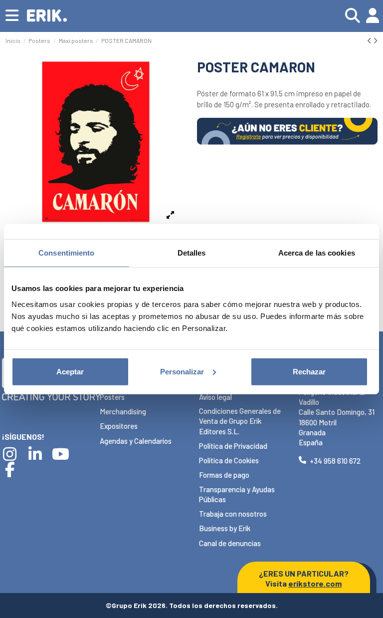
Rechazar (309, 371)
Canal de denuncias (230, 543)
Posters (112, 396)
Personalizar (182, 371)
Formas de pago (224, 474)
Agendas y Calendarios (136, 440)
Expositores (119, 425)
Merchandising (123, 411)
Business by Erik (224, 528)
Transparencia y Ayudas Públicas (237, 494)
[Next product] (375, 40)
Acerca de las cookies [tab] (316, 253)
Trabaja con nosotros (233, 513)
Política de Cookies (229, 460)
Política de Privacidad (233, 445)
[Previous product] (370, 40)
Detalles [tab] (192, 253)
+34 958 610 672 (335, 460)
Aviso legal (215, 396)
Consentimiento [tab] (66, 253)
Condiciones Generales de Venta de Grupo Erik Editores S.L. (240, 421)
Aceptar (70, 371)
